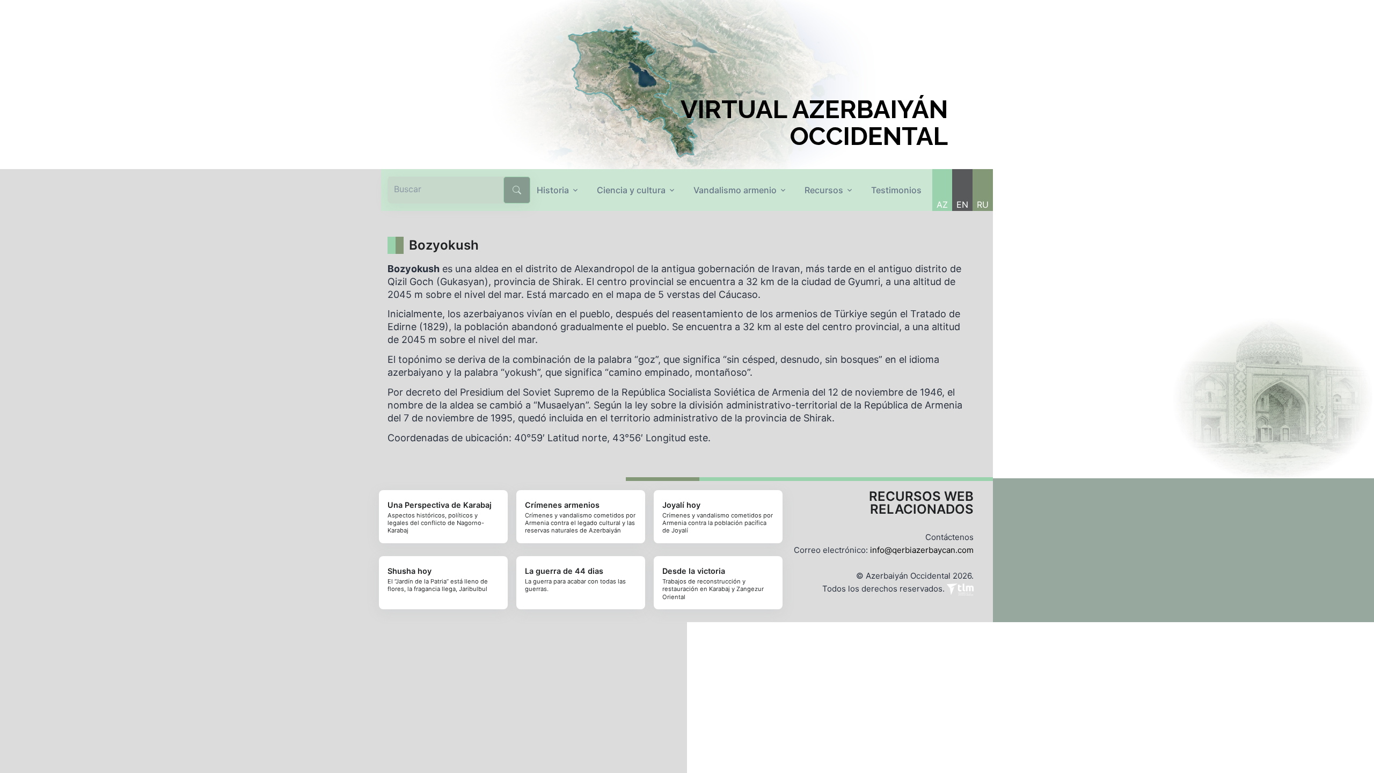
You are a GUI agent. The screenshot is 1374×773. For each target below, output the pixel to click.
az (942, 204)
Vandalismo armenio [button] (735, 190)
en (962, 204)
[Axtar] (516, 190)
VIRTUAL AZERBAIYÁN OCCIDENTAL (814, 123)
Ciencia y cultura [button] (631, 190)
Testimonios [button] (896, 190)
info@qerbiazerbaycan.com (922, 550)
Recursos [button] (824, 190)
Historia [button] (553, 190)
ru (983, 204)
